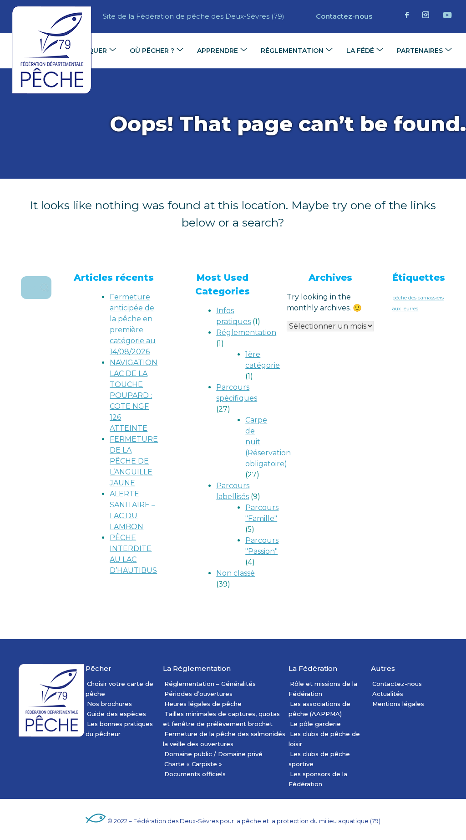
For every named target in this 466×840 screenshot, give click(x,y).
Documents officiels (195, 774)
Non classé (235, 573)
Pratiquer (87, 50)
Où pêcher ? (152, 50)
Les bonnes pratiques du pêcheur (119, 728)
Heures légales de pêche (203, 703)
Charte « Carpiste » (193, 764)
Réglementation (292, 50)
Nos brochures (109, 703)
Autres (383, 668)
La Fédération (313, 668)
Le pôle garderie (315, 723)
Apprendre (217, 50)
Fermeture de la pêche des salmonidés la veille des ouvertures (224, 738)
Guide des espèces (116, 713)
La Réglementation (197, 668)
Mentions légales (398, 703)
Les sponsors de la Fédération (318, 779)
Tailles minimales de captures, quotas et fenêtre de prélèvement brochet (221, 718)
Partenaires (420, 50)
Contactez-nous (344, 16)
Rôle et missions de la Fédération (323, 688)
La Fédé (360, 50)
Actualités (387, 693)
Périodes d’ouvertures (198, 693)
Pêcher (98, 668)
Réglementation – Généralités (210, 683)
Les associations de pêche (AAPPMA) (319, 708)
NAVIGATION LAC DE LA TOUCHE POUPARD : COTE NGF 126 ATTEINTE (133, 395)
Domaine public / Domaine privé (213, 754)
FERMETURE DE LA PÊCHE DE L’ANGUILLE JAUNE (134, 461)
